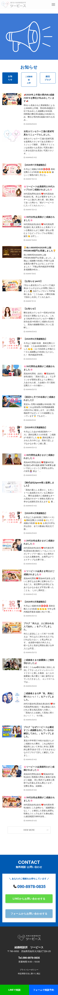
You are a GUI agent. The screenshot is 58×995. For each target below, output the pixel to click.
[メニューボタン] (53, 4)
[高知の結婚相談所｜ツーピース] (13, 4)
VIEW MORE (29, 830)
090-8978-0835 (31, 886)
